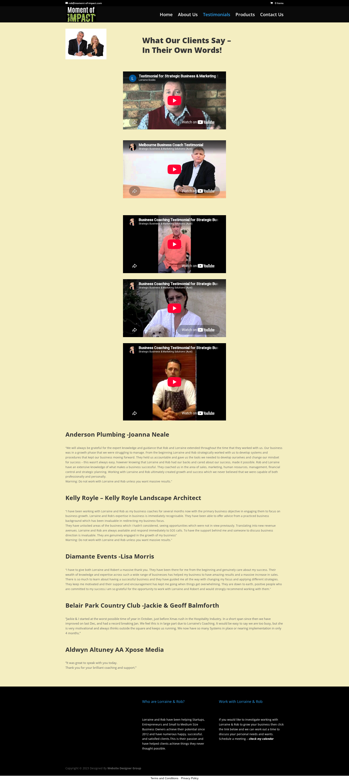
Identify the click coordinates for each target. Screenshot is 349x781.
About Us (188, 15)
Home (166, 15)
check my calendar (261, 739)
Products (245, 15)
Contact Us (272, 15)
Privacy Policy (190, 778)
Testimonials (216, 15)
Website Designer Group (124, 768)
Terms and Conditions (164, 778)
